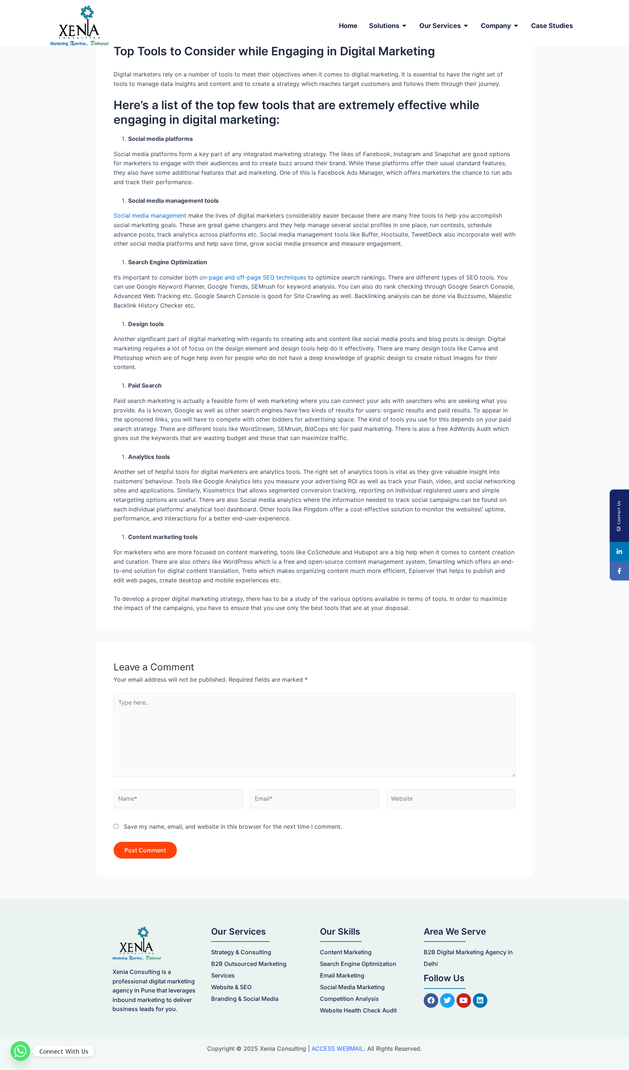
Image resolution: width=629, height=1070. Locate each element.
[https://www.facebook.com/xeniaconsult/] (619, 570)
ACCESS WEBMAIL (338, 1048)
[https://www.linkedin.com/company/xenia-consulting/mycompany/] (619, 551)
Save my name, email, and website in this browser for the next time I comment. (233, 826)
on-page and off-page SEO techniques (252, 277)
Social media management (150, 215)
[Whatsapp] (20, 1051)
